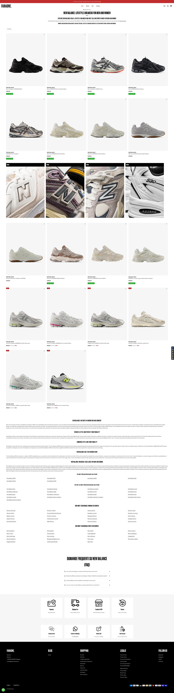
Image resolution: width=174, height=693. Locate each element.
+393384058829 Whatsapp (13, 659)
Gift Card (82, 657)
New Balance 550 (132, 478)
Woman (87, 6)
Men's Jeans (90, 539)
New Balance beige (51, 491)
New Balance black (92, 494)
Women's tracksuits (92, 518)
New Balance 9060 (92, 478)
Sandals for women (92, 513)
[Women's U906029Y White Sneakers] (107, 124)
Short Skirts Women (11, 521)
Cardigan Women (132, 518)
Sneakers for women (133, 513)
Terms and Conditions (125, 659)
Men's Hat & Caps (11, 536)
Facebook (161, 655)
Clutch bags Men (91, 533)
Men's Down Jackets (133, 539)
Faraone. (12, 689)
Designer (98, 6)
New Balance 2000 (51, 481)
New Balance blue (132, 491)
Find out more (122, 21)
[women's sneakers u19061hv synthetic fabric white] (26, 376)
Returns (82, 665)
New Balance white (92, 491)
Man (93, 6)
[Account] (167, 5)
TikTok (160, 659)
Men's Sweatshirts (11, 539)
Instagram (161, 657)
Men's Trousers (131, 530)
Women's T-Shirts (51, 510)
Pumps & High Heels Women (54, 513)
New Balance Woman (52, 489)
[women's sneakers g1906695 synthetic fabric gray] (26, 314)
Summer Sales (123, 677)
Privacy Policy (123, 657)
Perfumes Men (50, 533)
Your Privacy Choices (125, 663)
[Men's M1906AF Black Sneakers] (148, 59)
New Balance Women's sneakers (95, 497)
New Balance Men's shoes (134, 497)
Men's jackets (50, 530)
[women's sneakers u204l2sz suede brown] (148, 314)
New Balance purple (11, 497)
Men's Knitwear (91, 536)
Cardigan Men (131, 536)
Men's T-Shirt (10, 533)
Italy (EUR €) (16, 685)
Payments (82, 668)
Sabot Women (50, 521)
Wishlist (82, 655)
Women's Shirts (91, 510)
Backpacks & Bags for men (53, 539)
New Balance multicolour (53, 494)
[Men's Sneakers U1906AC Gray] (107, 59)
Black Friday (123, 672)
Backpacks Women (92, 516)
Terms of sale (123, 661)
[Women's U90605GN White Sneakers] (66, 124)
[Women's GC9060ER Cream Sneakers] (107, 249)
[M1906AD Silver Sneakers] (26, 124)
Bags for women (10, 516)
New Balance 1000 (11, 481)
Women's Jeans (131, 510)
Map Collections (124, 668)
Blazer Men (90, 541)
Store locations (83, 674)
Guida (49, 655)
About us (9, 655)
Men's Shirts (90, 530)
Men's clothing (131, 516)
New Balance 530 (51, 478)
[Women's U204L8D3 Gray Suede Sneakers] (148, 124)
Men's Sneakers (10, 530)
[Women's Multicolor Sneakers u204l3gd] (26, 249)
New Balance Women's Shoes (14, 499)
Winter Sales (123, 675)
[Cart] (171, 5)
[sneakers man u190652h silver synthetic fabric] (66, 376)
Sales (82, 6)
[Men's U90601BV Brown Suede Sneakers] (66, 59)
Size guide (82, 672)
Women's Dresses (11, 510)
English (8, 685)
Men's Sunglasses (132, 533)
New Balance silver (132, 489)
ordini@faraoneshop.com (13, 661)
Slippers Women (11, 518)
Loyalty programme (85, 659)
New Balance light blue (12, 491)
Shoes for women (132, 521)
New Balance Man (11, 489)
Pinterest (161, 661)
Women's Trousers (51, 516)
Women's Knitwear (92, 521)
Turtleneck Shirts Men (52, 541)
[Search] (164, 5)
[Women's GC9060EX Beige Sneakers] (66, 249)
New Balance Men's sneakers (54, 497)
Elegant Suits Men (11, 541)
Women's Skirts (10, 513)
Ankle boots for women (52, 518)
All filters (9, 29)
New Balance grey (11, 494)
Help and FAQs (83, 670)
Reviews (9, 657)
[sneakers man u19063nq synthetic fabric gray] (107, 314)
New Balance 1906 (11, 478)
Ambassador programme (86, 661)
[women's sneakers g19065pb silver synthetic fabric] (66, 314)
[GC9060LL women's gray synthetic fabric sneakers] (148, 249)
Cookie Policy (123, 655)
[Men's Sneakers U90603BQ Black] (26, 59)
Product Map (123, 670)
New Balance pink (132, 494)
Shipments (82, 663)
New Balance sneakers (93, 489)
